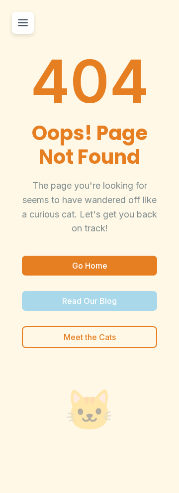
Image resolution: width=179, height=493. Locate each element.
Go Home (89, 266)
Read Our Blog (89, 301)
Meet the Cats (90, 337)
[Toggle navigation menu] (23, 23)
